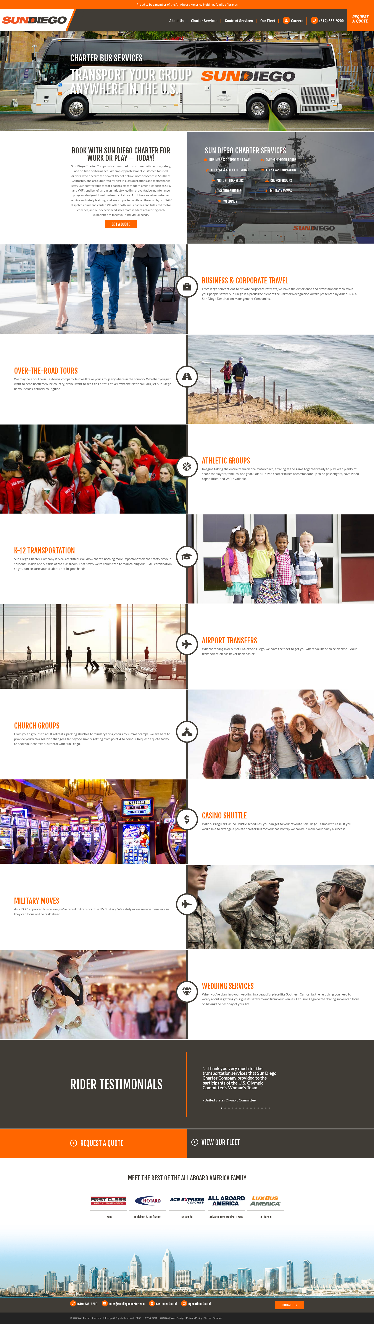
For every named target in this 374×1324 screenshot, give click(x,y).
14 (269, 1108)
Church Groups (281, 180)
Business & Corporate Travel (230, 160)
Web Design (177, 1318)
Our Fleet (267, 21)
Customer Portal (166, 1304)
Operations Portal (199, 1304)
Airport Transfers (230, 180)
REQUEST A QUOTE (101, 1143)
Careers (297, 20)
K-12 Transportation (281, 170)
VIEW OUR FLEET (221, 1143)
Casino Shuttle (230, 191)
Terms (207, 1318)
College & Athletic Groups (230, 170)
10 (254, 1108)
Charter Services (204, 21)
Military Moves (281, 191)
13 (265, 1108)
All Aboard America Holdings (195, 4)
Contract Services (239, 21)
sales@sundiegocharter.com (127, 1304)
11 (258, 1108)
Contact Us (289, 1305)
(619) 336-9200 (331, 20)
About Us (176, 21)
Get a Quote (121, 224)
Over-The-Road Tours (281, 160)
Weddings (230, 201)
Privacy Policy (194, 1318)
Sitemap (217, 1318)
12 (262, 1108)
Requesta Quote (360, 19)
